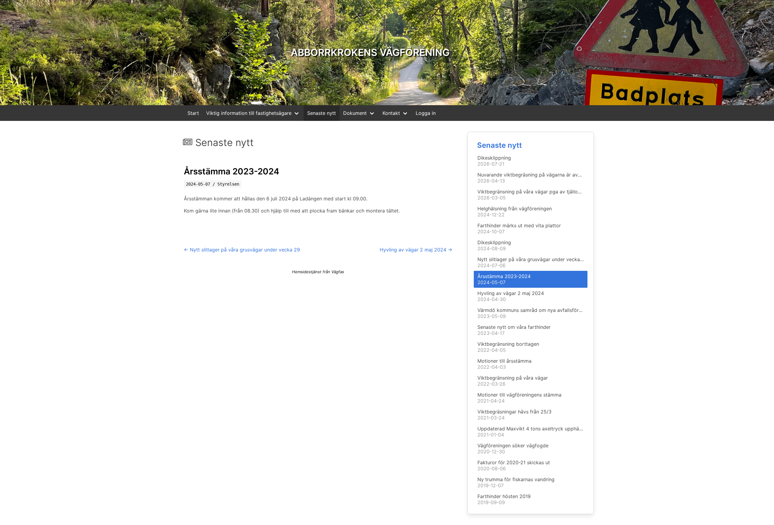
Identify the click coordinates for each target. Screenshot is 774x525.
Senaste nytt (321, 113)
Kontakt (391, 113)
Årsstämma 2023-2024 (231, 171)
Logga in (426, 113)
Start (193, 113)
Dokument (355, 113)
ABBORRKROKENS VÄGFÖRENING (370, 52)
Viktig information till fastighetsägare (248, 113)
